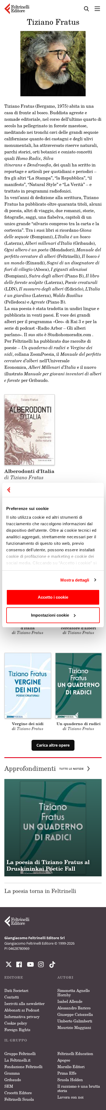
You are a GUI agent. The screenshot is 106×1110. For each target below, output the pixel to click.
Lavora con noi (70, 1097)
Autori (65, 977)
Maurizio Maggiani (74, 1027)
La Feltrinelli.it (17, 1060)
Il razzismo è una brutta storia (78, 1088)
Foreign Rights (17, 1029)
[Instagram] (51, 964)
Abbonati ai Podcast (21, 1010)
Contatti (11, 997)
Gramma (12, 1073)
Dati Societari (16, 990)
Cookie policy (15, 1023)
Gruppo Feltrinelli (20, 1053)
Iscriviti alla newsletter (24, 1003)
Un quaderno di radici (79, 723)
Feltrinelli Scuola (19, 1099)
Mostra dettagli (74, 580)
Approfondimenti (44, 768)
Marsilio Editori (71, 1066)
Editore (13, 977)
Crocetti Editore (18, 1093)
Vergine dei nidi (27, 723)
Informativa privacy (22, 1016)
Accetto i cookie (53, 597)
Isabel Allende (69, 1001)
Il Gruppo (15, 1040)
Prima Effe (66, 1073)
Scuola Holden (70, 1080)
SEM (8, 1086)
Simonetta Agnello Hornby (73, 993)
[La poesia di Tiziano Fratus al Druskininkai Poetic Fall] (53, 827)
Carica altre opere (53, 745)
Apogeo (63, 1060)
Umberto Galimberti (74, 1021)
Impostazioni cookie (50, 615)
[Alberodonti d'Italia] (29, 429)
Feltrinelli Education (75, 1053)
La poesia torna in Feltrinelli (40, 891)
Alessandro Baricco (74, 1008)
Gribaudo (12, 1080)
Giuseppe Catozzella (75, 1014)
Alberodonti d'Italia (29, 474)
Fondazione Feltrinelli (23, 1066)
